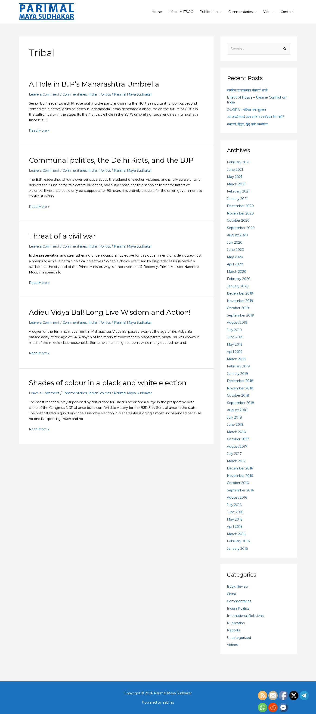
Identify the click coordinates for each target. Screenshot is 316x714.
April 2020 (235, 264)
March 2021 (236, 184)
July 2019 (234, 330)
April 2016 (234, 527)
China (231, 594)
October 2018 (238, 395)
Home (157, 12)
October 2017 (238, 439)
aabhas (168, 702)
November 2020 (240, 213)
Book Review (237, 586)
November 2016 (240, 476)
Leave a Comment (44, 94)
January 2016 (237, 548)
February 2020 (239, 279)
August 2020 (237, 235)
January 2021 (237, 199)
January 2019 (237, 374)
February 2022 (238, 162)
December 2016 (240, 468)
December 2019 (240, 293)
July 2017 (234, 454)
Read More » (39, 130)
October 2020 (238, 220)
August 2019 (237, 322)
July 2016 (234, 505)
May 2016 (234, 519)
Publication (209, 12)
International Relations (245, 616)
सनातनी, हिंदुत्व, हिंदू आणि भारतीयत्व (247, 124)
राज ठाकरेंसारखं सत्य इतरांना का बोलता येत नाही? (255, 117)
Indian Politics (99, 94)
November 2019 (240, 301)
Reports (233, 630)
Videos (268, 12)
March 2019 (236, 359)
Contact (287, 12)
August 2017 (237, 446)
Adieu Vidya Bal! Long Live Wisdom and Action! (109, 312)
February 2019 (238, 366)
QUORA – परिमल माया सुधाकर (246, 110)
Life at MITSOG (180, 12)
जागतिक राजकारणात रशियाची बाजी (247, 90)
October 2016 (238, 483)
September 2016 (240, 490)
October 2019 (238, 308)
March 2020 (236, 272)
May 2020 (235, 257)
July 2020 (234, 242)
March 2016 (236, 534)
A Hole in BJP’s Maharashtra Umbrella (94, 84)
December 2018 (240, 381)
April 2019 (234, 352)
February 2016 (238, 541)
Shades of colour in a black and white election (107, 383)
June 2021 (235, 170)
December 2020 (240, 206)
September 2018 (240, 403)
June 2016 (235, 512)
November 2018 (240, 388)
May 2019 (234, 344)
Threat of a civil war (62, 236)
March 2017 (236, 461)
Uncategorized (239, 638)
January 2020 (238, 286)
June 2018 (235, 424)
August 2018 (237, 410)
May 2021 (234, 177)
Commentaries (240, 12)
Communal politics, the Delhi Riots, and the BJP (111, 160)
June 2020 (235, 250)
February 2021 (238, 191)
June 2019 (235, 337)
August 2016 (237, 497)
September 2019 (240, 315)
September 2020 (241, 228)
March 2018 (236, 432)
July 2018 (234, 417)
